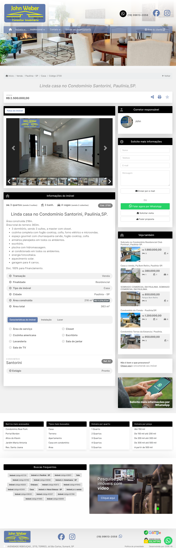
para (74, 489)
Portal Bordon (13, 433)
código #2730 (18, 475)
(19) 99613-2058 (138, 15)
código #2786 (66, 494)
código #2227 (45, 494)
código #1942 (72, 485)
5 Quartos (96, 447)
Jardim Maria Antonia (16, 442)
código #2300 (16, 489)
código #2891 (63, 475)
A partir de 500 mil (143, 447)
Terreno (52, 433)
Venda (19, 76)
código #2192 (21, 480)
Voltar (167, 76)
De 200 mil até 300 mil (145, 438)
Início (11, 76)
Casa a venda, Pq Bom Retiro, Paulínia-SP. (142, 265)
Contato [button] (54, 29)
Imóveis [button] (19, 29)
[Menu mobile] (10, 29)
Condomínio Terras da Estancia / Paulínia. (141, 331)
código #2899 (55, 499)
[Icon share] (156, 13)
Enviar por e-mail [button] (146, 191)
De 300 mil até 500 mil (145, 442)
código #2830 (23, 494)
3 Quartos (96, 438)
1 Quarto (95, 429)
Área (51, 447)
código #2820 (17, 485)
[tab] (15, 110)
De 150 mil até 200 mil (145, 433)
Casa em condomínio (59, 442)
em (40, 475)
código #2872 (50, 485)
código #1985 (34, 499)
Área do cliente (155, 29)
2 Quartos (96, 433)
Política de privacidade (134, 546)
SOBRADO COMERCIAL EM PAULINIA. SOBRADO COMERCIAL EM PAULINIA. (145, 288)
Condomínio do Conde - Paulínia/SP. (139, 310)
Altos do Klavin (13, 438)
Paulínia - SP (31, 76)
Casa (43, 76)
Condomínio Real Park (17, 429)
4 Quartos (96, 442)
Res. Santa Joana (14, 447)
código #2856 (42, 480)
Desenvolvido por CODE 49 (160, 546)
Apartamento (55, 438)
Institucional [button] (36, 29)
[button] (14, 148)
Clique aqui (126, 366)
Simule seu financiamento (78, 29)
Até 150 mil (139, 429)
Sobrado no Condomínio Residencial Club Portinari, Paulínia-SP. (141, 243)
